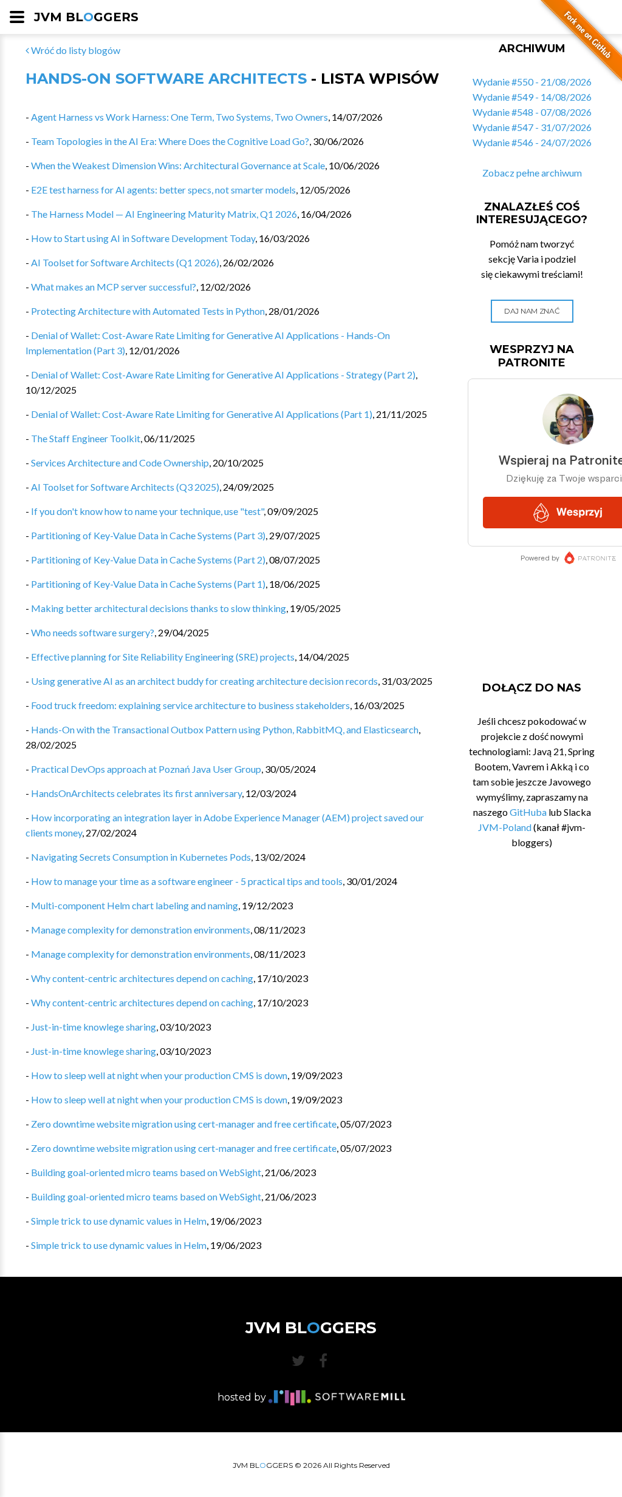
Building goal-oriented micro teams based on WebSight (146, 1172)
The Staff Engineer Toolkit (85, 438)
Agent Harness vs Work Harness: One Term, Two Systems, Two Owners (179, 117)
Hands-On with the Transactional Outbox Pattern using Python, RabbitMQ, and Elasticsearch (225, 729)
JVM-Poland (504, 827)
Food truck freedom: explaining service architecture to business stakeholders (190, 705)
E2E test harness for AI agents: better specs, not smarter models (163, 189)
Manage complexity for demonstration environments (140, 929)
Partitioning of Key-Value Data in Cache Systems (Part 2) (148, 559)
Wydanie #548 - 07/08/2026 (532, 112)
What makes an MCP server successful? (113, 286)
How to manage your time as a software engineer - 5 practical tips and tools (187, 881)
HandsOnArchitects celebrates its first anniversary (136, 793)
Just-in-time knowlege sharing (93, 1026)
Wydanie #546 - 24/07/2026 (532, 142)
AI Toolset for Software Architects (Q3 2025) (125, 487)
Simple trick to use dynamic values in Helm (119, 1220)
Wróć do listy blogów (74, 50)
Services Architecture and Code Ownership (120, 462)
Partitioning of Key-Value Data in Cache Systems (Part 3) (148, 535)
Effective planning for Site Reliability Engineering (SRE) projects (163, 656)
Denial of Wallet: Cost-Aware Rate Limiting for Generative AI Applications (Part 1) (201, 414)
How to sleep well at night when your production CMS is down (159, 1075)
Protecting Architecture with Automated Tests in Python (148, 311)
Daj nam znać (531, 310)
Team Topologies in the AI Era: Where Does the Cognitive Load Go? (170, 141)
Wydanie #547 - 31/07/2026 (532, 127)
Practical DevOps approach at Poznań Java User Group (146, 769)
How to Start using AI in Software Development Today (143, 238)
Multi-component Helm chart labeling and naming (134, 905)
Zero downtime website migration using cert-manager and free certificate (184, 1123)
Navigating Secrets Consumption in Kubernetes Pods (141, 857)
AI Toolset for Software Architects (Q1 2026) (125, 262)
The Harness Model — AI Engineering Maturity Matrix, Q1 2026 (164, 214)
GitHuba (528, 812)
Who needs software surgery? (92, 632)
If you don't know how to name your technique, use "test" (147, 511)
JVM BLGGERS (86, 17)
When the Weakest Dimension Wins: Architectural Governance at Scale (178, 165)
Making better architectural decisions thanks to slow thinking (158, 608)
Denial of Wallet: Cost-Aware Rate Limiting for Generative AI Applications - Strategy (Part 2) (223, 374)
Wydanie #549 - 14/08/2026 (532, 97)
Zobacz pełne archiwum (532, 172)
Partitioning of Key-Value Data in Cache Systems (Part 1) (148, 584)
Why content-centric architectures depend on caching (142, 978)
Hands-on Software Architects (166, 78)
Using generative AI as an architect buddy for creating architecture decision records (204, 681)
